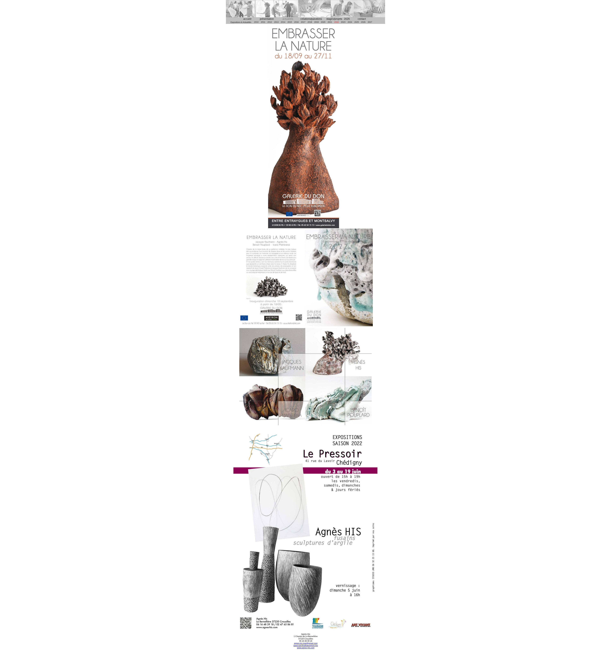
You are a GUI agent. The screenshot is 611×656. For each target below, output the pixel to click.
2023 (343, 22)
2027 (370, 22)
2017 (303, 22)
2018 (310, 22)
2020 (323, 22)
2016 (296, 22)
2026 (363, 22)
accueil (247, 19)
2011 (263, 22)
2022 (336, 22)
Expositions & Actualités (241, 22)
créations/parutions (311, 19)
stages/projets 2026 (338, 19)
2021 (330, 22)
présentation (267, 19)
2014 (283, 22)
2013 (276, 22)
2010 (256, 22)
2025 (356, 22)
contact (362, 19)
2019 (316, 22)
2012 (269, 22)
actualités (287, 19)
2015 (290, 22)
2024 (350, 22)
